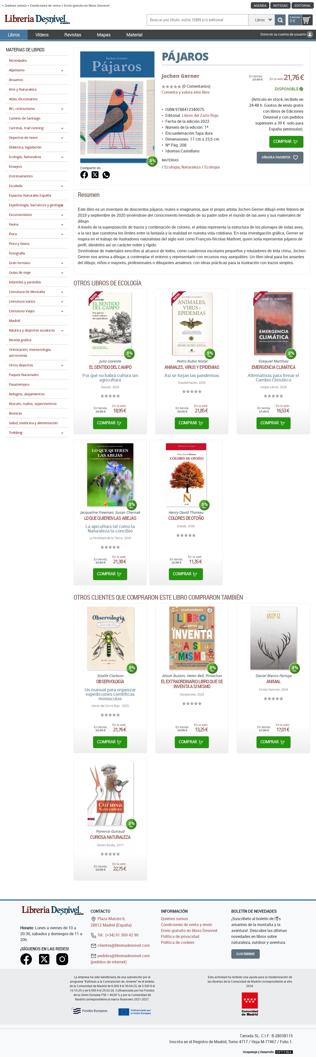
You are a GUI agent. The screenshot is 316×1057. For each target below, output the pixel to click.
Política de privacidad (180, 936)
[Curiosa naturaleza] (110, 793)
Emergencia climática (274, 367)
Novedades (18, 60)
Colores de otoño (186, 518)
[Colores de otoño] (186, 475)
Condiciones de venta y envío (186, 924)
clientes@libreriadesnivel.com (123, 945)
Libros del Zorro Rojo (200, 115)
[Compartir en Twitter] (95, 174)
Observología (110, 681)
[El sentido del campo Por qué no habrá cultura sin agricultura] (110, 323)
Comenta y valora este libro (186, 92)
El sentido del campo (110, 367)
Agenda (260, 5)
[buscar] (280, 20)
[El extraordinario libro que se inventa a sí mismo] (192, 638)
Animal (273, 681)
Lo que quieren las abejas (110, 518)
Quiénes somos (16, 5)
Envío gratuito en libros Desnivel (86, 5)
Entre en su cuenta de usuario (283, 34)
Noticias (280, 5)
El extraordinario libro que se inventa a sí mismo (192, 684)
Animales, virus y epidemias (191, 367)
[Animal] (273, 638)
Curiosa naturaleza (110, 837)
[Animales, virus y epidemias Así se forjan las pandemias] (192, 323)
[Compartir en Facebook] (84, 174)
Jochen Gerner (180, 76)
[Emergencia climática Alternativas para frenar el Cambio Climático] (273, 323)
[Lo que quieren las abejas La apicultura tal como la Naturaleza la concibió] (110, 475)
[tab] (89, 196)
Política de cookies (177, 942)
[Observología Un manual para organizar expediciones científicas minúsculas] (110, 638)
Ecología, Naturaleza (182, 167)
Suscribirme (245, 954)
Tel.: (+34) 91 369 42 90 (117, 935)
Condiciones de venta (45, 5)
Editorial (303, 5)
